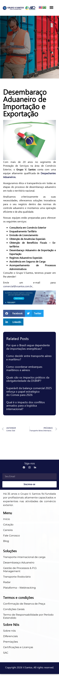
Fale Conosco (11, 535)
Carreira (8, 530)
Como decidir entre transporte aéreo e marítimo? (29, 357)
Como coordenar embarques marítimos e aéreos (24, 368)
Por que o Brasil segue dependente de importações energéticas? (28, 346)
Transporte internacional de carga (24, 557)
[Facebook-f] (24, 467)
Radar (7, 582)
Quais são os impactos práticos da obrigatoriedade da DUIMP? (27, 379)
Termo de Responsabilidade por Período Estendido (28, 616)
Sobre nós (9, 630)
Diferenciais (10, 636)
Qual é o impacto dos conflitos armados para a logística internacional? (25, 405)
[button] (51, 7)
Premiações (10, 641)
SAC (5, 652)
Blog (6, 541)
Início (6, 519)
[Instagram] (29, 467)
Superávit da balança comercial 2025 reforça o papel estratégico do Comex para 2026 (29, 391)
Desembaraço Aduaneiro (18, 562)
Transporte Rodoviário (17, 576)
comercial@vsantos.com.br (17, 286)
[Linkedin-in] (35, 467)
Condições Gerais (14, 609)
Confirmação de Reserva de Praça (24, 603)
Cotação (8, 524)
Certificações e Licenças (18, 647)
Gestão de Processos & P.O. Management (20, 570)
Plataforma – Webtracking (19, 587)
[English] (40, 8)
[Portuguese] (44, 8)
